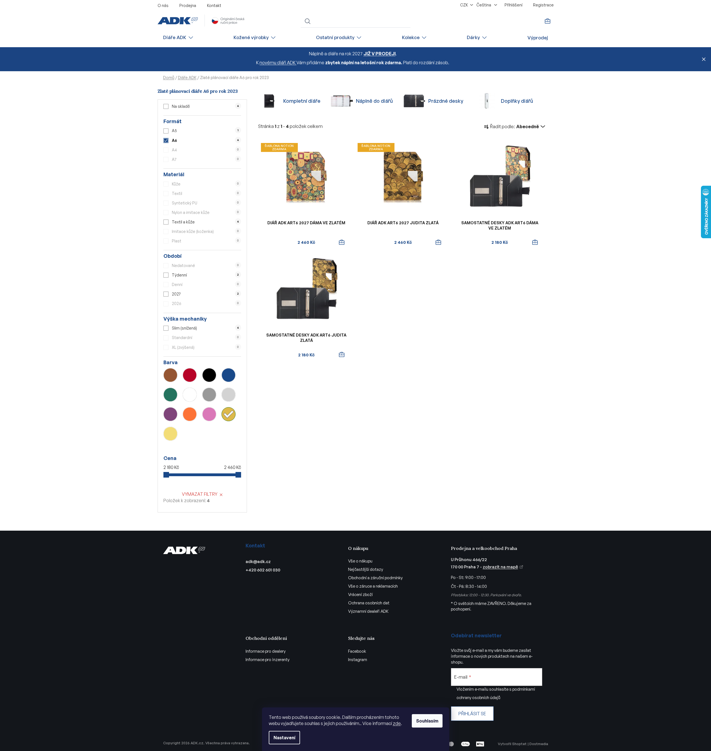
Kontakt (214, 5)
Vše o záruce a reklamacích (373, 586)
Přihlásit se (472, 713)
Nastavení (284, 737)
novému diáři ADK (278, 62)
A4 (205, 149)
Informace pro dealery (266, 651)
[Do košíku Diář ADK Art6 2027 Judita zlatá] (438, 242)
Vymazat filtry (199, 494)
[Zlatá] (229, 414)
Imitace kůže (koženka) (205, 231)
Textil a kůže (205, 222)
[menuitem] (178, 37)
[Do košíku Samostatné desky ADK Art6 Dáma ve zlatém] (535, 242)
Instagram (357, 659)
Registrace (543, 5)
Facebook (357, 651)
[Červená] (190, 375)
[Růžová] (209, 414)
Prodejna (187, 5)
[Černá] (209, 375)
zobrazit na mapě (500, 566)
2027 (205, 294)
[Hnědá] (170, 375)
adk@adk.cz (258, 561)
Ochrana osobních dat (368, 602)
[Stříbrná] (229, 395)
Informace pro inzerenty (267, 659)
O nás (163, 5)
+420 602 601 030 (263, 570)
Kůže (205, 184)
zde (397, 723)
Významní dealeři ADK (368, 611)
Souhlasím (427, 721)
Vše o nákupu (360, 561)
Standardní (205, 337)
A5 (205, 130)
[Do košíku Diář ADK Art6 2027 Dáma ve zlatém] (341, 242)
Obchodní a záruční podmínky (375, 577)
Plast (205, 241)
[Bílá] (190, 395)
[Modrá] (229, 375)
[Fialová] (170, 414)
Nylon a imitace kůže (205, 212)
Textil (205, 193)
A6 (205, 140)
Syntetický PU (205, 203)
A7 (205, 159)
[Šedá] (209, 395)
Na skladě (205, 106)
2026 (205, 303)
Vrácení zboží (360, 594)
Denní (205, 284)
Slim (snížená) (205, 328)
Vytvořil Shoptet (512, 744)
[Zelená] (170, 395)
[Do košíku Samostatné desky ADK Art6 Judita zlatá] (341, 354)
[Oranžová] (190, 414)
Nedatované (205, 265)
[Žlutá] (170, 434)
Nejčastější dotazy (365, 569)
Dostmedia (538, 744)
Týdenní (205, 275)
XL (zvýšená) (205, 347)
